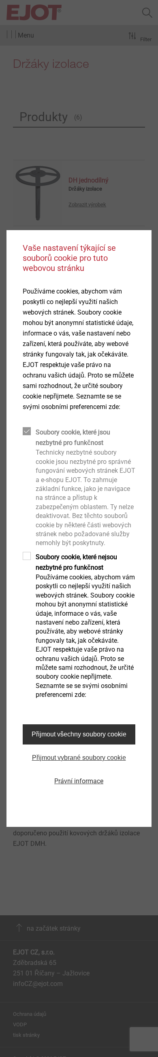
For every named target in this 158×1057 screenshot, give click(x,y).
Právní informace (78, 781)
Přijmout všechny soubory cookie (79, 734)
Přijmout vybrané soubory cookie (79, 757)
